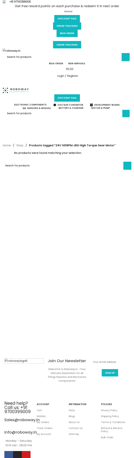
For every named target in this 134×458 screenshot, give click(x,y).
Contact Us (76, 428)
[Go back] (7, 121)
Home (7, 145)
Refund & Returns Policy (111, 429)
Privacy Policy (109, 410)
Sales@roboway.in (22, 420)
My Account (44, 434)
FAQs (72, 410)
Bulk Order (67, 33)
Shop (19, 145)
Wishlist (41, 416)
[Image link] (24, 378)
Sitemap (74, 434)
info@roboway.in (20, 432)
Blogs (72, 416)
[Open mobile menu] (67, 82)
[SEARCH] (126, 57)
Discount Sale (67, 18)
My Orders (43, 422)
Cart (39, 410)
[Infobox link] (67, 2)
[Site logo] (11, 51)
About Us (74, 422)
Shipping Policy (110, 416)
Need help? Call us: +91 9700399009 (17, 407)
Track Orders (44, 428)
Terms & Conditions (113, 422)
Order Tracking (67, 26)
